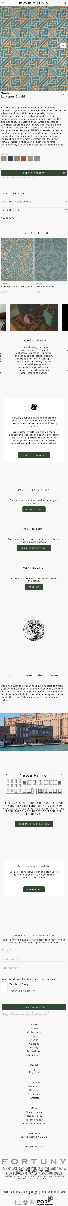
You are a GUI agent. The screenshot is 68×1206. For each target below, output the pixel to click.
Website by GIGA (34, 1146)
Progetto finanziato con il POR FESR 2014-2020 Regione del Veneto (34, 1192)
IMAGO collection (11, 141)
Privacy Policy (7, 1015)
